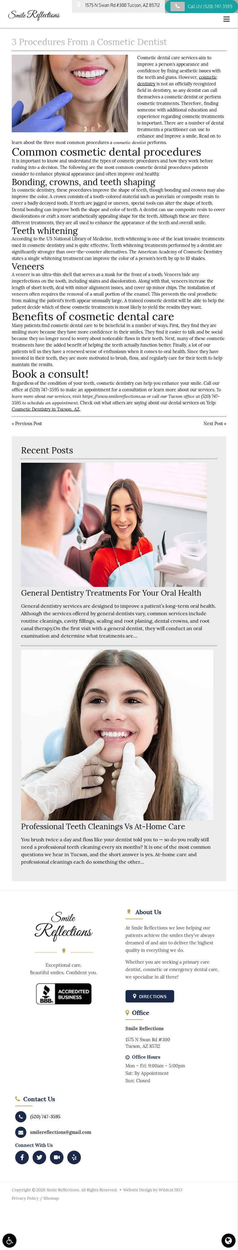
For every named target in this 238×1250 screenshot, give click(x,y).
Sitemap (51, 1198)
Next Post (213, 423)
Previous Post (28, 423)
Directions (152, 996)
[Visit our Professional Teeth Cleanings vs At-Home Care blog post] (117, 819)
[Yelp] (74, 1157)
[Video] (57, 1157)
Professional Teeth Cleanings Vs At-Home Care (103, 826)
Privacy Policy (25, 1198)
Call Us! (210, 6)
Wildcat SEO (170, 1190)
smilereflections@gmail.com (60, 1132)
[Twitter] (39, 1157)
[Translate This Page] (229, 1241)
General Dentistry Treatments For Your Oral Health (111, 593)
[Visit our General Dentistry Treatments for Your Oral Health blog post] (114, 585)
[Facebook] (22, 1157)
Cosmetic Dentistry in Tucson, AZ (46, 409)
